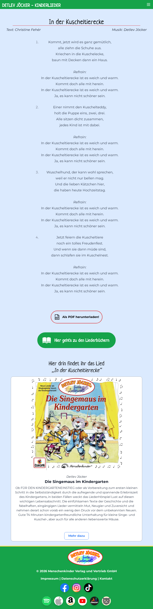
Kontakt (106, 578)
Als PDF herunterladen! (80, 317)
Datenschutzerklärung (79, 578)
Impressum (50, 578)
